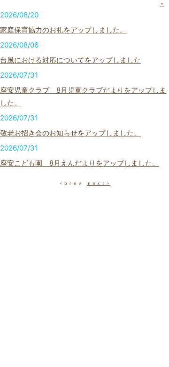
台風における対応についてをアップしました (70, 60)
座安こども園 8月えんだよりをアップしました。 (79, 163)
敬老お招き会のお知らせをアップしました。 (70, 132)
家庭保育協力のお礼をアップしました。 (63, 29)
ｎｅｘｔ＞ (98, 183)
